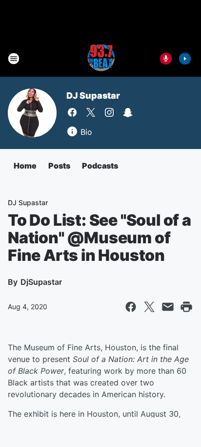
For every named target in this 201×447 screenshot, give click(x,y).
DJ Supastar (93, 95)
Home (25, 165)
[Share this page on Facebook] (131, 307)
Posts (59, 165)
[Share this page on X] (149, 307)
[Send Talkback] (166, 58)
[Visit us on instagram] (109, 112)
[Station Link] (100, 58)
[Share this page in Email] (168, 307)
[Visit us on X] (91, 112)
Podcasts (100, 165)
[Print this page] (186, 307)
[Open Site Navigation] (14, 58)
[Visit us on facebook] (72, 112)
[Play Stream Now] (185, 58)
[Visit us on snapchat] (128, 112)
